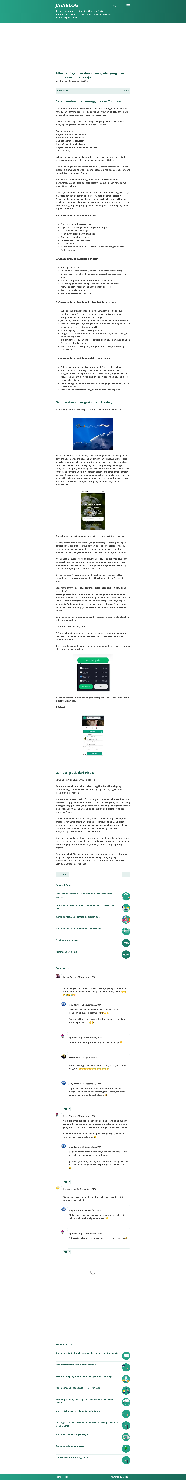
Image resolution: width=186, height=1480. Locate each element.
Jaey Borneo (75, 1004)
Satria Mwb (74, 1057)
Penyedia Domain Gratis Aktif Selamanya (76, 1364)
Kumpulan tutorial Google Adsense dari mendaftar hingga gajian (87, 1353)
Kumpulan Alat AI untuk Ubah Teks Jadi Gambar (79, 928)
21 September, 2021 (91, 1083)
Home (58, 1476)
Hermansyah (69, 1189)
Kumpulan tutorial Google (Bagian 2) (73, 1434)
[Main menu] (128, 6)
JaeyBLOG (67, 5)
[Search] (114, 6)
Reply (67, 1109)
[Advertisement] (93, 48)
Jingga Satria (69, 977)
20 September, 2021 (86, 977)
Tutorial (62, 874)
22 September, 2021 (92, 1233)
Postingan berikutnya (66, 951)
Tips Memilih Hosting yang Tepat (72, 1457)
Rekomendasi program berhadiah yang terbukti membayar (84, 1376)
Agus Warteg (75, 1037)
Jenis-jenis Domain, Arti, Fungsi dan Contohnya (78, 1411)
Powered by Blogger (120, 1476)
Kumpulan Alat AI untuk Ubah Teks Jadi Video (78, 916)
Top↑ (126, 874)
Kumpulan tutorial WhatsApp (70, 1446)
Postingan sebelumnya (67, 940)
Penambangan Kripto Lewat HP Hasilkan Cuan (78, 1387)
